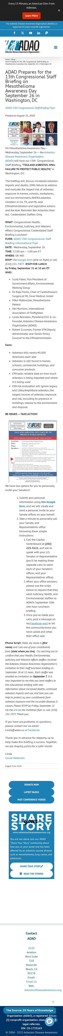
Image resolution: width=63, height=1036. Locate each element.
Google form (25, 259)
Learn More (31, 15)
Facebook (34, 730)
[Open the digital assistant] (49, 1021)
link (15, 710)
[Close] (59, 10)
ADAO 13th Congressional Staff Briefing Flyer (30, 108)
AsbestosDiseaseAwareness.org (43, 990)
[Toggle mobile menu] (56, 47)
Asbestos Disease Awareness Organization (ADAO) (30, 156)
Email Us (31, 981)
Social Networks (15, 758)
